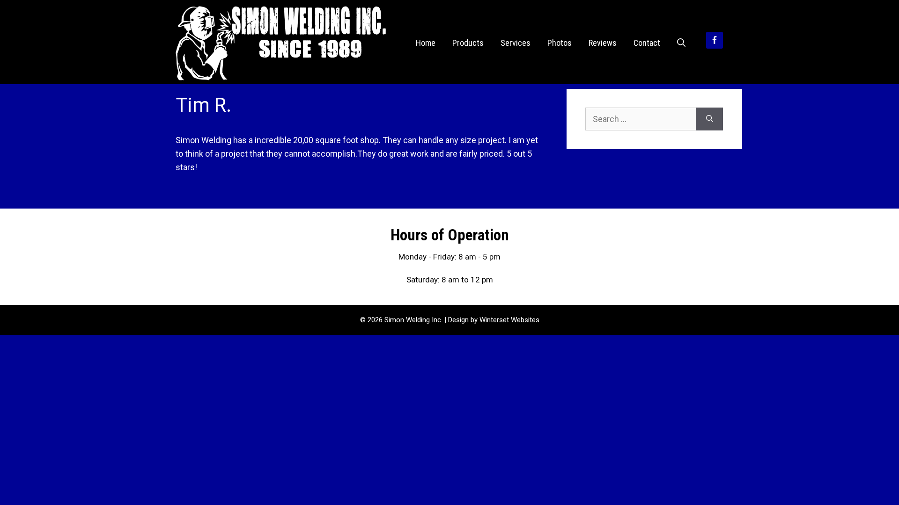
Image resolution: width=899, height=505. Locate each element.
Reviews (603, 43)
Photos (559, 43)
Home (425, 43)
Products (468, 43)
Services (516, 43)
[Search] (709, 119)
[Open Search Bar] (681, 43)
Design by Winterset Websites (493, 320)
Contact (647, 43)
